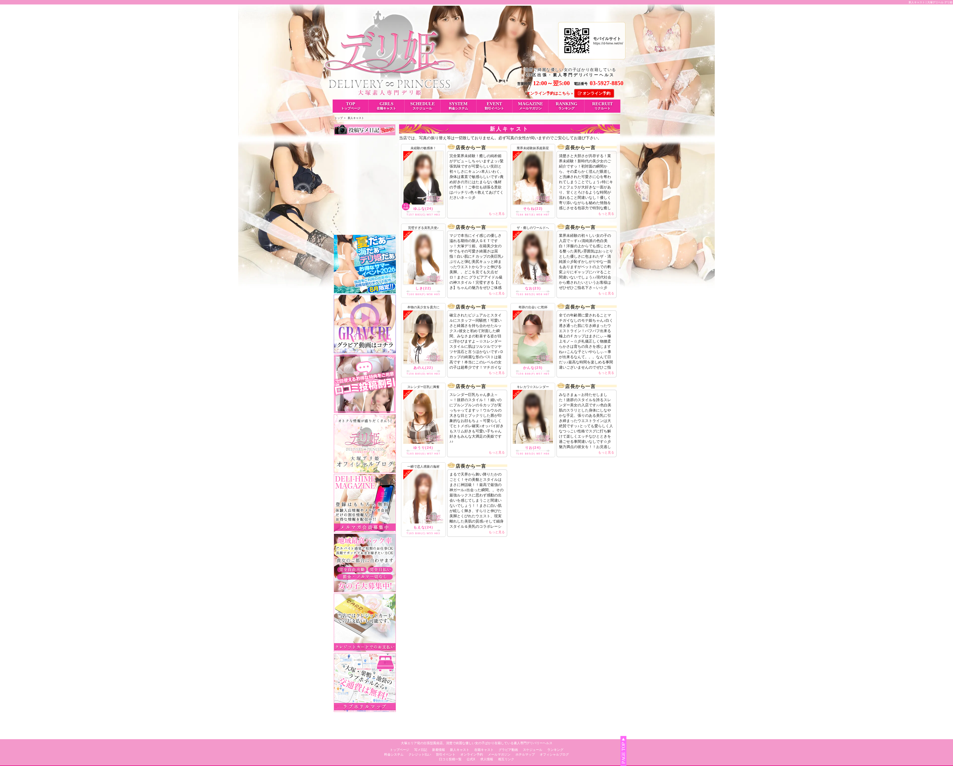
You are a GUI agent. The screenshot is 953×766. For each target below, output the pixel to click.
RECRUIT (602, 105)
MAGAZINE (530, 105)
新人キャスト (356, 117)
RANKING (566, 105)
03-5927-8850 (606, 83)
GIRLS (386, 105)
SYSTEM (458, 105)
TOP (350, 105)
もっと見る (497, 213)
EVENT (494, 105)
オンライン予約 (597, 93)
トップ (339, 117)
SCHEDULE (422, 105)
